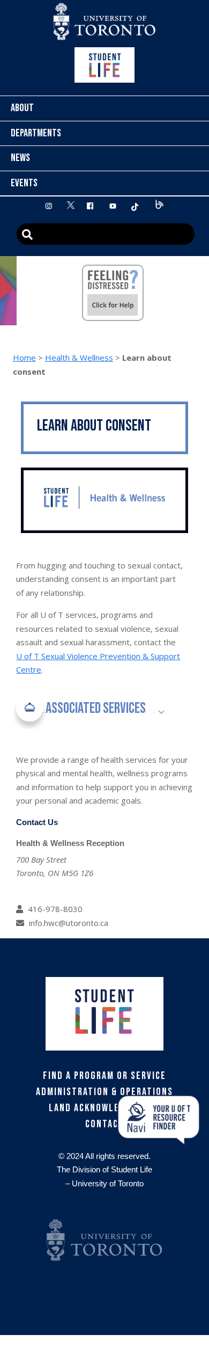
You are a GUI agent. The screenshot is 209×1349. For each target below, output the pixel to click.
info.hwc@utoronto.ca (68, 922)
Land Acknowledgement (105, 1108)
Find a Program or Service (104, 1075)
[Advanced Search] (106, 234)
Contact (104, 1124)
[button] (89, 712)
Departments (36, 133)
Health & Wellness (79, 357)
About (22, 107)
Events (24, 183)
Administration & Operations (104, 1091)
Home (24, 357)
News (20, 157)
